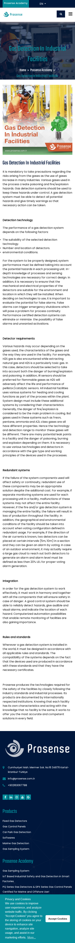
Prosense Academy (41, 70)
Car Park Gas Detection (17, 832)
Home (23, 70)
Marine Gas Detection (16, 843)
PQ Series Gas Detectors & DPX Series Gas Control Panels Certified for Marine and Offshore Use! (37, 889)
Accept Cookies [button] (57, 918)
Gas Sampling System (16, 849)
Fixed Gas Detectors (15, 821)
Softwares (9, 837)
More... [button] (31, 937)
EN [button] (42, 4)
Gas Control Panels (14, 826)
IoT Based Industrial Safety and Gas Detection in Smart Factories (36, 879)
